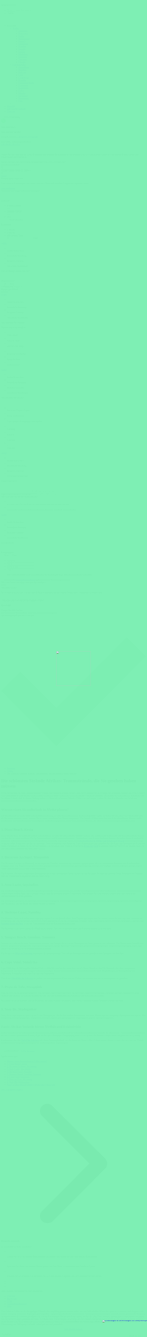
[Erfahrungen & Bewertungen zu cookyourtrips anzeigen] (124, 1321)
